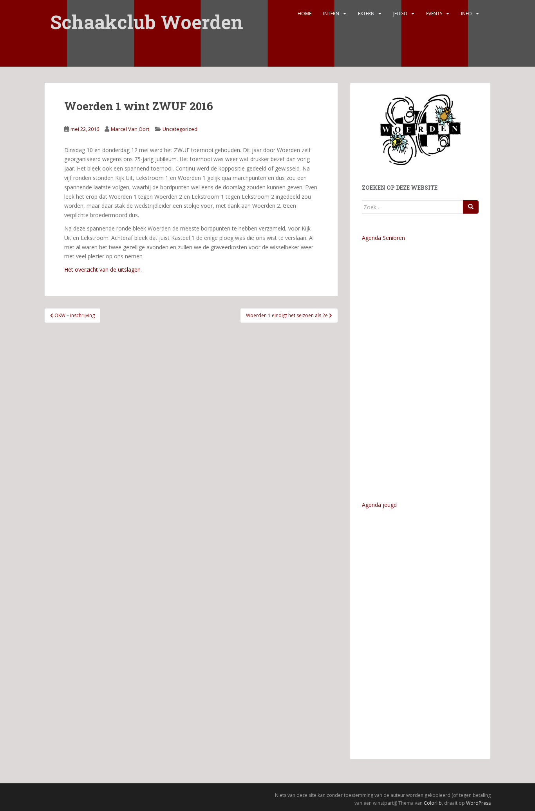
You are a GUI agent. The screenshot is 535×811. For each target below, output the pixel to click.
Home (304, 13)
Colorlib (433, 803)
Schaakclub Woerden (146, 16)
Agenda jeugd (379, 504)
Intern (331, 13)
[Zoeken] (471, 207)
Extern (366, 13)
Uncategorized (180, 128)
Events (434, 13)
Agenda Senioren (383, 237)
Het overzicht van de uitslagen (102, 269)
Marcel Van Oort (130, 128)
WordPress (478, 803)
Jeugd (400, 13)
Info (466, 13)
